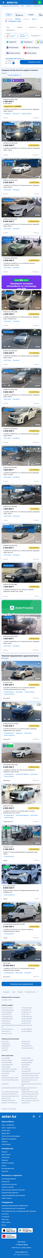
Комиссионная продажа (11, 1136)
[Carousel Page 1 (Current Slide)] (6, 88)
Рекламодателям (8, 1168)
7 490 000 (8, 849)
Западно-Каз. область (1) (9, 1102)
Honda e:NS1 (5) (6, 1014)
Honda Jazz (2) (6, 1021)
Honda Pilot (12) (26, 1010)
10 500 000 (9, 965)
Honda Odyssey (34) (8, 1010)
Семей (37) (5, 1084)
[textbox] (11, 35)
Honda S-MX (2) (26, 1021)
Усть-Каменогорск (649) (9, 1069)
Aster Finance (7, 1198)
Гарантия (12, 42)
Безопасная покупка (9, 1184)
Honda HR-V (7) (26, 1012)
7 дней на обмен (8, 1187)
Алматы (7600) (26, 1058)
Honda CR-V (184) (7, 1008)
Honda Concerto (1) (7, 1029)
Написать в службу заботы (21, 1247)
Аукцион (5, 1171)
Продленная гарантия (10, 1193)
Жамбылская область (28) (30, 1092)
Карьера (5, 1160)
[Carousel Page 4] (30, 88)
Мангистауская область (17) (10, 1096)
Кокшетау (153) (26, 1071)
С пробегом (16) (6, 1000)
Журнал (5, 1152)
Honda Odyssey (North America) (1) (11, 1026)
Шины (4, 1166)
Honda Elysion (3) (7, 1016)
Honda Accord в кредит (9, 1109)
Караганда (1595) (27, 1062)
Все (8, 15)
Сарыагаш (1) (26, 1102)
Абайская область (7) (8, 1100)
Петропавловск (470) (8, 1071)
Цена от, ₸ (33, 27)
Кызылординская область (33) (11, 1088)
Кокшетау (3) (26, 1043)
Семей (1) (4, 1050)
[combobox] (11, 35)
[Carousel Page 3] (22, 88)
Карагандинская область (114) (31, 1073)
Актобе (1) (5, 1048)
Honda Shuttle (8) (7, 1012)
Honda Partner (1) (27, 1025)
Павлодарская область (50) (30, 1077)
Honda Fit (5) (25, 1014)
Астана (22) (5, 1041)
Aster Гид (5, 1219)
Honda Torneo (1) (7, 1033)
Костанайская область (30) (10, 1092)
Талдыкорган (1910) (27, 1060)
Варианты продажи (9, 1139)
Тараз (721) (25, 1067)
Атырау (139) (5, 1073)
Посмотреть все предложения (21, 984)
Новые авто (6, 1130)
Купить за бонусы (32, 47)
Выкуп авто (6, 1133)
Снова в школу (14, 53)
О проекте (5, 1217)
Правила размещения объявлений (15, 1206)
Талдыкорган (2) (27, 1046)
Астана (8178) (6, 1058)
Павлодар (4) (6, 1043)
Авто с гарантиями (9, 1128)
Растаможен (13, 47)
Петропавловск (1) (27, 1048)
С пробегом (19, 14)
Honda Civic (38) (26, 1008)
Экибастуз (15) (6, 1098)
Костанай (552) (26, 1069)
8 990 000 (8, 808)
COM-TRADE (6, 1144)
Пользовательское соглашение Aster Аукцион (19, 1211)
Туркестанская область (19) (30, 1094)
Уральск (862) (6, 1067)
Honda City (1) (6, 1031)
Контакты (5, 1214)
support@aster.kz (21, 1252)
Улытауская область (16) (29, 1096)
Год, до (19, 27)
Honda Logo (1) (6, 1023)
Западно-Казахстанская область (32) (29, 1088)
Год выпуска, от (11, 28)
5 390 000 (8, 685)
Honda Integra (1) (27, 1031)
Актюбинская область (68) (30, 1075)
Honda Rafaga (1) (27, 1029)
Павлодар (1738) (7, 1062)
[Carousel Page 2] (14, 88)
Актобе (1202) (26, 1064)
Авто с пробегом (8, 1125)
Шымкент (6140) (7, 1060)
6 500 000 (8, 767)
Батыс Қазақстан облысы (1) (30, 1100)
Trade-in (5, 1142)
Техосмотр (5, 1157)
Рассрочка (5, 1181)
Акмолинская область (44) (10, 1080)
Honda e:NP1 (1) (26, 1023)
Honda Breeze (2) (27, 1016)
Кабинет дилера (8, 1163)
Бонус (4, 1225)
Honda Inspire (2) (27, 1018)
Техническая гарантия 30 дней (13, 1190)
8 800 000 (8, 888)
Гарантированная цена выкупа (13, 1195)
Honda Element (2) (7, 1018)
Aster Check (6, 1155)
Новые (31, 15)
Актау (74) (5, 1075)
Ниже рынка (31, 53)
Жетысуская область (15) (29, 1098)
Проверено (28, 42)
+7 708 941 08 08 (22, 1245)
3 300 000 (8, 927)
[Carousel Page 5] (37, 88)
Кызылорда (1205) (7, 1064)
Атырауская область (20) (9, 1094)
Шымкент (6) (26, 1041)
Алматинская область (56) (10, 1077)
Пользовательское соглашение (13, 1208)
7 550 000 (8, 726)
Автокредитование (9, 1179)
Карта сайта (6, 1222)
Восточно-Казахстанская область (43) (29, 1080)
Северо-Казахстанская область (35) (31, 1084)
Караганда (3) (6, 1046)
